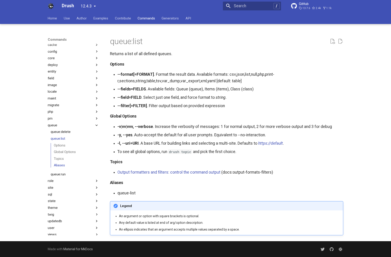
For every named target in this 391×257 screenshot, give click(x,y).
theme (53, 208)
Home (52, 18)
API (188, 18)
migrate (53, 105)
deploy (53, 65)
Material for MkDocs (78, 249)
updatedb (55, 221)
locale (52, 92)
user (51, 228)
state (52, 201)
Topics (59, 159)
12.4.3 (86, 6)
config (52, 52)
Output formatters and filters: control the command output (168, 172)
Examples (100, 18)
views (52, 234)
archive (53, 38)
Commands (146, 18)
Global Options (65, 152)
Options (59, 145)
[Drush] (51, 6)
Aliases (59, 165)
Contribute (123, 18)
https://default (270, 143)
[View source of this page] (332, 41)
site (50, 188)
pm (50, 118)
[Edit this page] (340, 41)
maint (52, 98)
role (51, 181)
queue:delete (61, 132)
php (50, 112)
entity (52, 71)
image (52, 85)
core (51, 58)
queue (52, 125)
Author (81, 18)
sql (50, 194)
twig (51, 214)
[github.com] (331, 249)
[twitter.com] (323, 249)
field (51, 78)
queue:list (58, 139)
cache (52, 45)
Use (67, 18)
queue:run (58, 174)
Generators (170, 18)
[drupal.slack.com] (340, 249)
